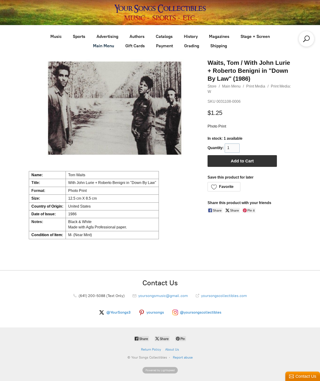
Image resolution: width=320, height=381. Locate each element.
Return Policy (151, 350)
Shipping (218, 45)
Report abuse (183, 357)
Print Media (255, 86)
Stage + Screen (255, 36)
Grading (191, 45)
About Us (172, 350)
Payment (164, 45)
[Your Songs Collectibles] (160, 12)
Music (56, 36)
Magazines (219, 36)
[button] (224, 186)
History (191, 36)
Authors (137, 36)
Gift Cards (135, 45)
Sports (79, 36)
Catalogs (164, 36)
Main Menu (103, 45)
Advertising (107, 36)
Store (212, 86)
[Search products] (306, 39)
